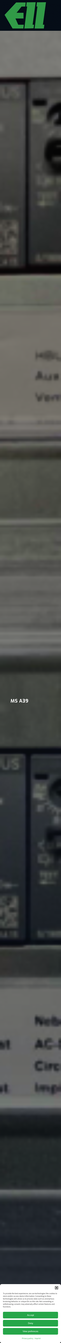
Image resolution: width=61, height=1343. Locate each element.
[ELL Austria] (25, 15)
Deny (30, 1323)
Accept (30, 1315)
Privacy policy (27, 1338)
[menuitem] (52, 14)
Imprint (38, 1338)
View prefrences (30, 1331)
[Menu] (52, 14)
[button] (56, 1287)
